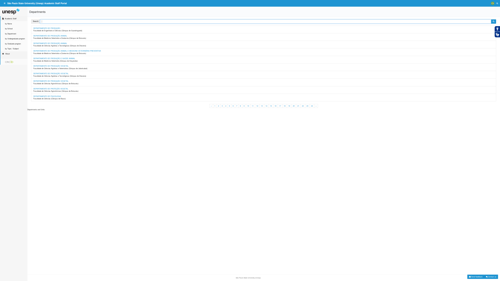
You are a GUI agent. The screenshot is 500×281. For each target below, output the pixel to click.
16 (275, 106)
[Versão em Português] (493, 3)
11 (253, 106)
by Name (8, 23)
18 (285, 106)
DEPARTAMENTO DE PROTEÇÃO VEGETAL (50, 88)
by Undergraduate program (15, 38)
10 (248, 106)
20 (294, 106)
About (7, 53)
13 (262, 106)
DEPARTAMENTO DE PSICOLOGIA (47, 96)
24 (312, 106)
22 (303, 106)
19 (289, 106)
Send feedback (477, 276)
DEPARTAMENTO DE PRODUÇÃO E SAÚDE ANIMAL (54, 58)
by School (9, 28)
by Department (10, 33)
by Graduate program (13, 43)
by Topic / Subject (12, 48)
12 (257, 106)
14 (266, 106)
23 (307, 106)
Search (36, 21)
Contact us (492, 276)
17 (280, 106)
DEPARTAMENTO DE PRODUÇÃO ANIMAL (50, 35)
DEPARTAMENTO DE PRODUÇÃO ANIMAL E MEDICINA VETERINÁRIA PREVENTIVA (67, 51)
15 (271, 106)
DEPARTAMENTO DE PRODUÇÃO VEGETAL (50, 66)
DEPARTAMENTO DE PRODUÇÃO (46, 28)
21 (298, 106)
